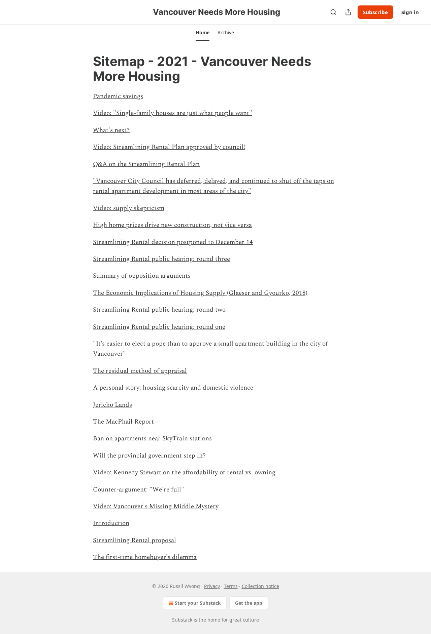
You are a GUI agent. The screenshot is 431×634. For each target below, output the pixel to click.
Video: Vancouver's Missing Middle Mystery (156, 506)
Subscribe (375, 12)
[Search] (333, 12)
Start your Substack (198, 603)
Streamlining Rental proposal (134, 540)
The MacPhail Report (123, 422)
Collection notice (260, 586)
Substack (182, 620)
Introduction (111, 523)
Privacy (212, 586)
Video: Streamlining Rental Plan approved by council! (169, 147)
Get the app (248, 603)
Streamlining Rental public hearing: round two (159, 310)
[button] (202, 33)
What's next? (111, 130)
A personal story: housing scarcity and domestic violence (173, 388)
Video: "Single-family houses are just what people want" (172, 113)
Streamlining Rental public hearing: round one (159, 327)
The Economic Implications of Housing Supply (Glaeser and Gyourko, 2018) (200, 293)
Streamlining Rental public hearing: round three (161, 259)
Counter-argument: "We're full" (138, 489)
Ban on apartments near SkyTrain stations (152, 438)
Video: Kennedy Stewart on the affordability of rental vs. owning (184, 472)
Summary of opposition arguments (142, 276)
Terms (231, 586)
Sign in (410, 12)
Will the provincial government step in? (149, 456)
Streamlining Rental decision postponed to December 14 (173, 242)
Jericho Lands (112, 405)
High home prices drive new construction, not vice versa (172, 225)
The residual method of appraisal (140, 371)
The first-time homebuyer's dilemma (145, 557)
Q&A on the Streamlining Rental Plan (146, 164)
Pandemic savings (118, 96)
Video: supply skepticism (128, 208)
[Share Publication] (348, 12)
